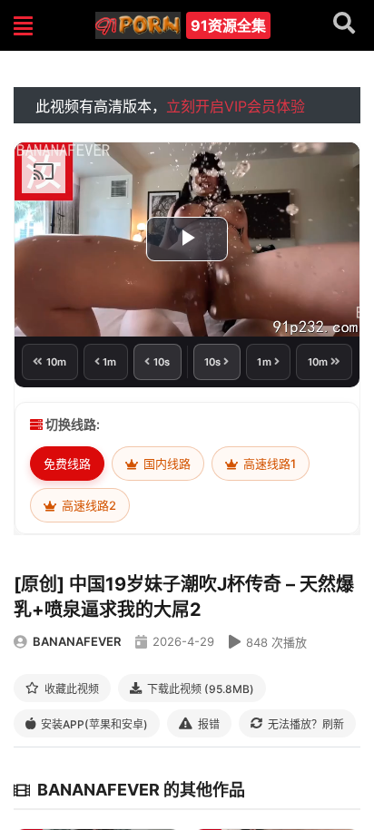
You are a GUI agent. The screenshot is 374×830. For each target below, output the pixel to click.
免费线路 (67, 463)
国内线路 (166, 463)
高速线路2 (87, 505)
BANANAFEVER (77, 641)
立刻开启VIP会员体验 (235, 106)
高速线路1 (268, 463)
